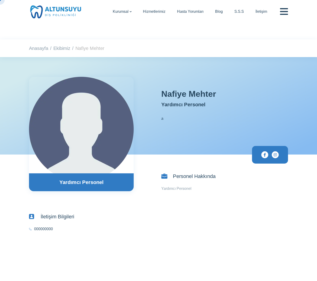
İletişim (261, 11)
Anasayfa (38, 48)
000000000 (43, 229)
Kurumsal (121, 11)
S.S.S (239, 11)
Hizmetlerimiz (154, 11)
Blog (219, 11)
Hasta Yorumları (190, 11)
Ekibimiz (61, 48)
